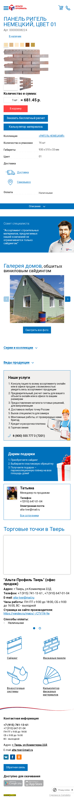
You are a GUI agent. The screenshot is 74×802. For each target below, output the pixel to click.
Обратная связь (15, 767)
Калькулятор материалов (26, 126)
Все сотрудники (29, 515)
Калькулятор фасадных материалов (51, 691)
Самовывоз (24, 182)
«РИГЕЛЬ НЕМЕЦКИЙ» (51, 135)
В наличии (15, 36)
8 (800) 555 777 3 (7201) (29, 436)
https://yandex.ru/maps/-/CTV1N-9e (27, 613)
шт (15, 100)
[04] (22, 45)
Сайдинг (12, 658)
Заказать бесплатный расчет (26, 118)
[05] (27, 45)
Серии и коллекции (18, 348)
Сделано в (59, 795)
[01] (6, 45)
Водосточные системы (16, 690)
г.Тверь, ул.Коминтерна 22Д (29, 744)
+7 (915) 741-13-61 (16, 724)
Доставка (23, 172)
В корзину (16, 108)
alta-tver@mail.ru (30, 509)
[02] (11, 45)
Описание (35, 206)
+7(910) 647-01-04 (31, 501)
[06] (33, 45)
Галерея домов (23, 266)
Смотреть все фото (37, 330)
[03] (17, 45)
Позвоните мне (68, 7)
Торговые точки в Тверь (34, 529)
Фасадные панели (54, 658)
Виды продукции (16, 362)
